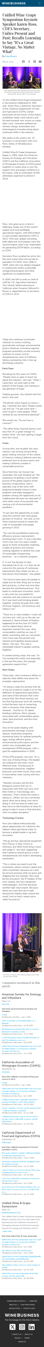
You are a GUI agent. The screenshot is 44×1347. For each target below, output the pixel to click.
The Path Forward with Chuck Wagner (17, 1250)
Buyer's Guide (29, 1308)
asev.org (5, 1004)
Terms (27, 1338)
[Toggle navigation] (39, 3)
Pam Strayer (11, 56)
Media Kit (22, 1342)
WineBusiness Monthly (16, 1301)
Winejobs (33, 1301)
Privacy (18, 1338)
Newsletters (14, 1308)
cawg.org (6, 1072)
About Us (29, 1334)
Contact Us (16, 1334)
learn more (7, 1231)
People (4, 1014)
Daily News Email (28, 1305)
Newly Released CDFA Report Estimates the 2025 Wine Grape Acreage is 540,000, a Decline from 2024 (21, 1189)
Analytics (13, 1305)
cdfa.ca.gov (6, 1142)
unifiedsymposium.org (11, 1212)
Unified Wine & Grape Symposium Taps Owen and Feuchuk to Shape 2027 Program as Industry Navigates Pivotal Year (21, 1048)
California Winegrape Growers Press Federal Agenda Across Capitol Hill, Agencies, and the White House (20, 1118)
